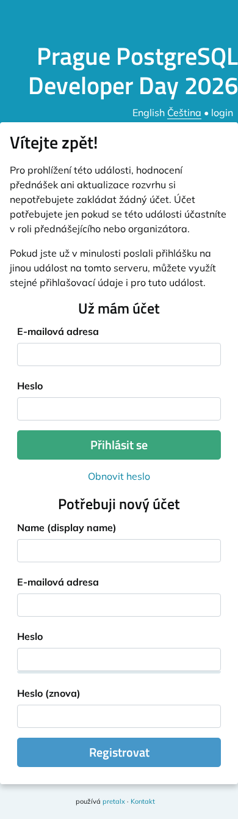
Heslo (30, 386)
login (222, 112)
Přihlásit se (119, 444)
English (148, 112)
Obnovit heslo (119, 476)
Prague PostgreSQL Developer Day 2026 (133, 70)
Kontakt (143, 801)
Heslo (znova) (49, 693)
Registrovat (119, 752)
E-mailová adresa (58, 331)
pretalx (114, 801)
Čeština (184, 112)
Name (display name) (67, 527)
